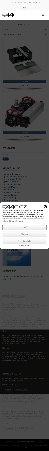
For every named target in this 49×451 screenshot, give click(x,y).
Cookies (21, 245)
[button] (45, 207)
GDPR (27, 245)
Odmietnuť (24, 234)
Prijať (25, 227)
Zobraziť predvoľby (25, 241)
